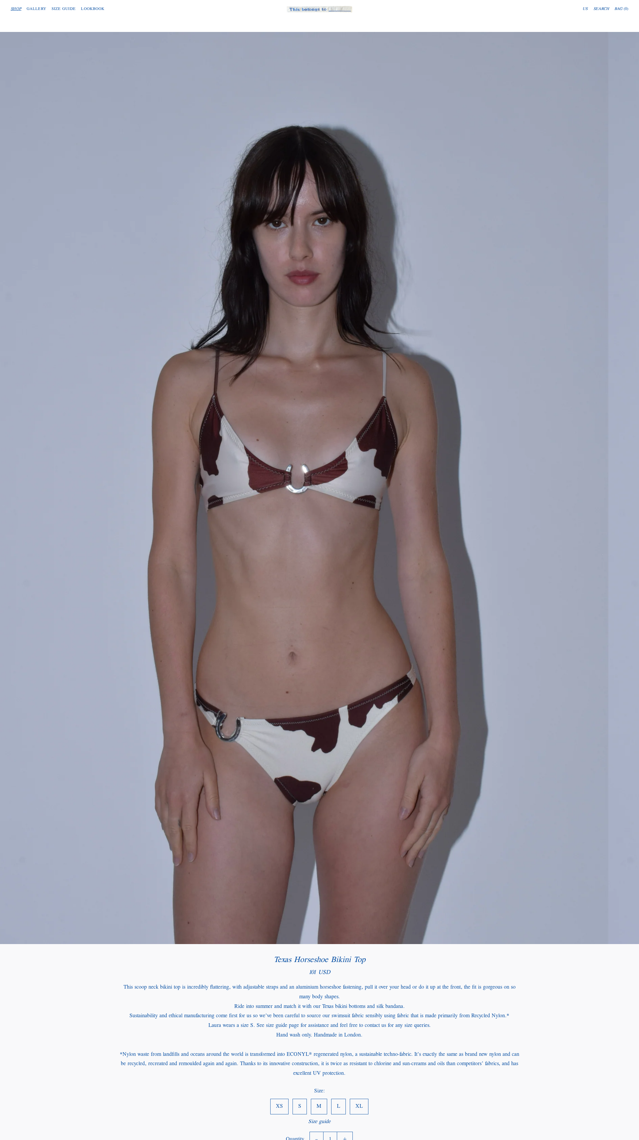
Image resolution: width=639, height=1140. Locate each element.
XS (279, 1106)
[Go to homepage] (319, 9)
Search (601, 9)
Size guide (319, 1121)
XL (359, 1106)
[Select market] (585, 9)
